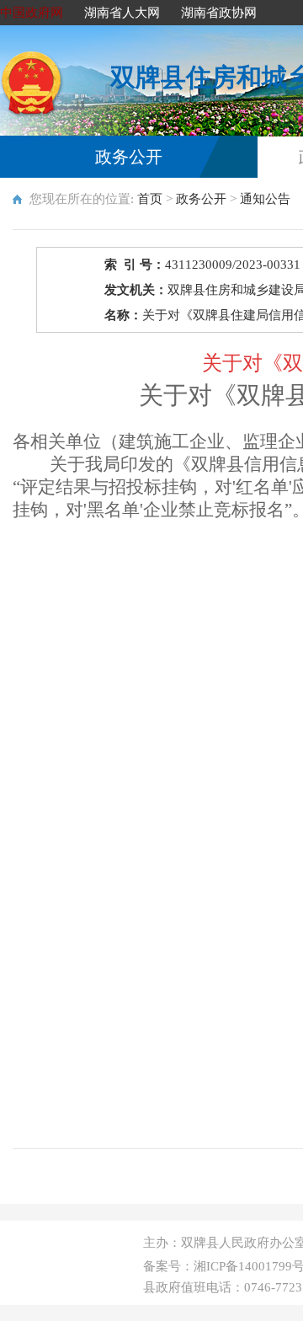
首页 (149, 199)
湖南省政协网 (219, 12)
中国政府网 (31, 12)
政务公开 (128, 156)
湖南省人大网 (122, 12)
